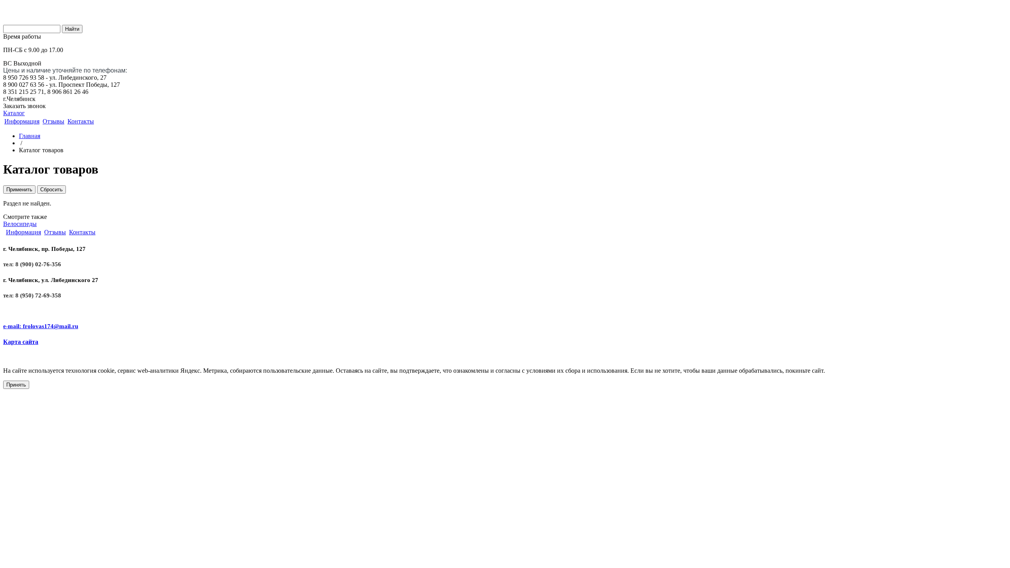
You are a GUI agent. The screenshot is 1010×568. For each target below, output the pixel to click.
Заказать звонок (24, 106)
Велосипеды (20, 223)
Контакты (80, 121)
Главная (29, 136)
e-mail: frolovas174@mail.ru (40, 326)
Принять (16, 385)
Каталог (14, 113)
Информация (21, 121)
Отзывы (53, 121)
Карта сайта (20, 341)
